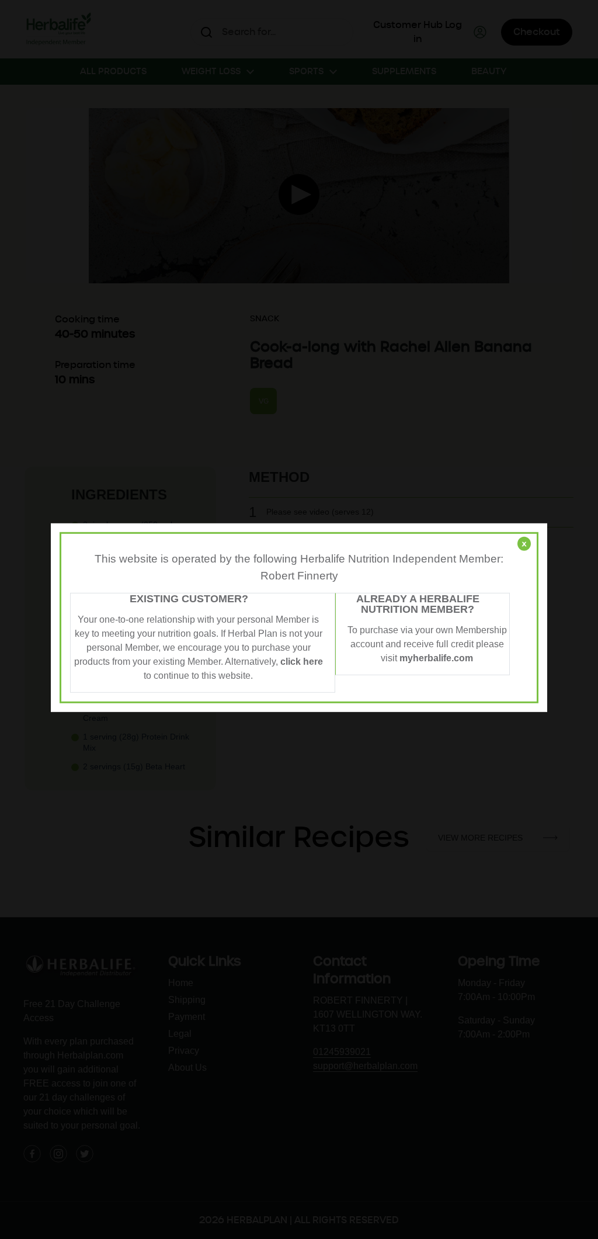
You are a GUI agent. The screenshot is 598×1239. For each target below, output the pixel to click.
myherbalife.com (436, 658)
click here (301, 662)
